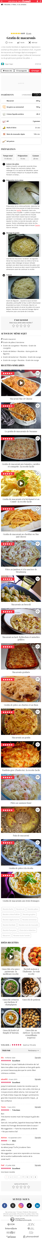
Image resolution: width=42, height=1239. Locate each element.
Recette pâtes (33, 909)
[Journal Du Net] (31, 1224)
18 (27, 1177)
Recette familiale (9, 925)
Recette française (9, 930)
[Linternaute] (11, 1229)
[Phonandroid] (31, 1236)
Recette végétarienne (11, 920)
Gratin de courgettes (11, 346)
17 (23, 1177)
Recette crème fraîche (11, 914)
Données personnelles (10, 1214)
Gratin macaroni (9, 339)
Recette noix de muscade (28, 925)
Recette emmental (29, 920)
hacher (19, 210)
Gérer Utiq (35, 1214)
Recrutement (33, 1212)
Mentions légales (9, 1215)
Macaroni (6, 935)
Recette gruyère (29, 914)
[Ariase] (11, 1237)
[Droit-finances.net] (31, 1228)
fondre (37, 225)
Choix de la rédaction (27, 930)
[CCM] (11, 1224)
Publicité (25, 1212)
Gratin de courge (9, 360)
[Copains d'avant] (11, 1232)
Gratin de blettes (9, 351)
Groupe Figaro (19, 1215)
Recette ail (20, 909)
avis (28, 33)
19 (31, 1177)
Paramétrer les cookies (24, 1214)
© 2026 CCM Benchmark (31, 1215)
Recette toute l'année (21, 935)
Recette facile (8, 909)
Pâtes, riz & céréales (19, 4)
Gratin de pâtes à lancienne (13, 342)
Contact (20, 1212)
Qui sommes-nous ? (11, 1212)
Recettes (8, 4)
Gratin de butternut (10, 357)
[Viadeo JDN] (31, 1232)
